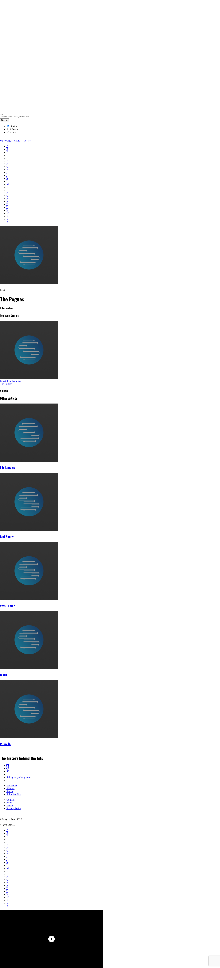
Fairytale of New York (11, 381)
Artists (9, 791)
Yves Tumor (7, 606)
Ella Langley (7, 467)
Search (4, 120)
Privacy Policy (13, 808)
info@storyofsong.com (18, 777)
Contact (10, 799)
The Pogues (6, 384)
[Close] (1, 114)
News (9, 802)
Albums (10, 788)
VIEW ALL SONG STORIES (15, 141)
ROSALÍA (5, 744)
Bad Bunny (7, 536)
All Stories (11, 785)
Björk (3, 675)
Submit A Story (14, 794)
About (9, 805)
